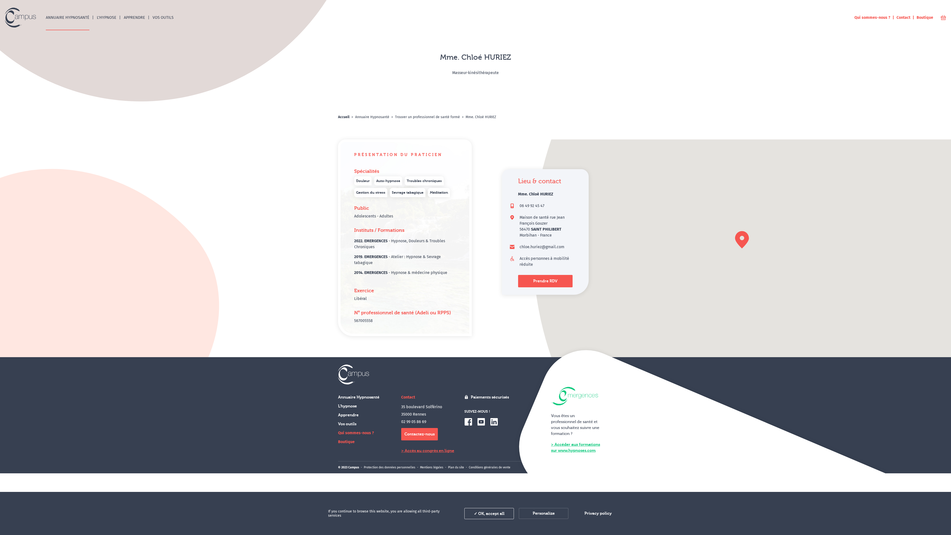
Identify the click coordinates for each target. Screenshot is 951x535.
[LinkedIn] (494, 422)
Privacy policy (598, 513)
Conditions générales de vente (489, 467)
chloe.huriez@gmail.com (542, 246)
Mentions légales (431, 467)
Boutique (346, 441)
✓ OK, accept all (489, 513)
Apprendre (348, 415)
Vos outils (347, 424)
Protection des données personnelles (389, 467)
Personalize (544, 513)
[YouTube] (481, 422)
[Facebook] (468, 422)
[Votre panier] (943, 18)
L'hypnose (347, 406)
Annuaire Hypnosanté (358, 397)
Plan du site (456, 467)
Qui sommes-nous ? (356, 432)
